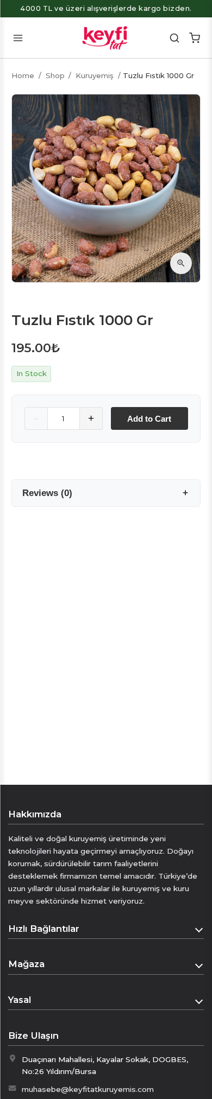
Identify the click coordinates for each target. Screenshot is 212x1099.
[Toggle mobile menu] (18, 38)
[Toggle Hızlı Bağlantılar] (199, 928)
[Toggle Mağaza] (199, 964)
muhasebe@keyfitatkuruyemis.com (88, 1089)
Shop (55, 75)
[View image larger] (181, 263)
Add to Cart (149, 418)
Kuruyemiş (95, 75)
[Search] (175, 38)
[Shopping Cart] (194, 38)
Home (22, 75)
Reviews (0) (47, 493)
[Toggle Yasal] (199, 1000)
